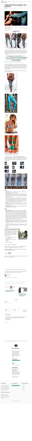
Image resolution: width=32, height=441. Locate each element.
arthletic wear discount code (13, 283)
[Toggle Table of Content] (26, 28)
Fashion (7, 277)
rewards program (17, 58)
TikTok (14, 250)
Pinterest (24, 387)
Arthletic (25, 159)
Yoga (25, 283)
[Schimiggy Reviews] (4, 1)
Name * (6, 309)
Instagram (11, 250)
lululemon (7, 159)
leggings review (22, 283)
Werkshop (7, 204)
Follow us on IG (17, 371)
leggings (18, 283)
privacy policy (3, 390)
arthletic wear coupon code (7, 283)
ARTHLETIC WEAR (16, 57)
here (11, 204)
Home (5, 277)
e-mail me (18, 247)
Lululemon (17, 210)
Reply (7, 322)
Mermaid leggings (16, 246)
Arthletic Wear (11, 50)
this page (20, 269)
